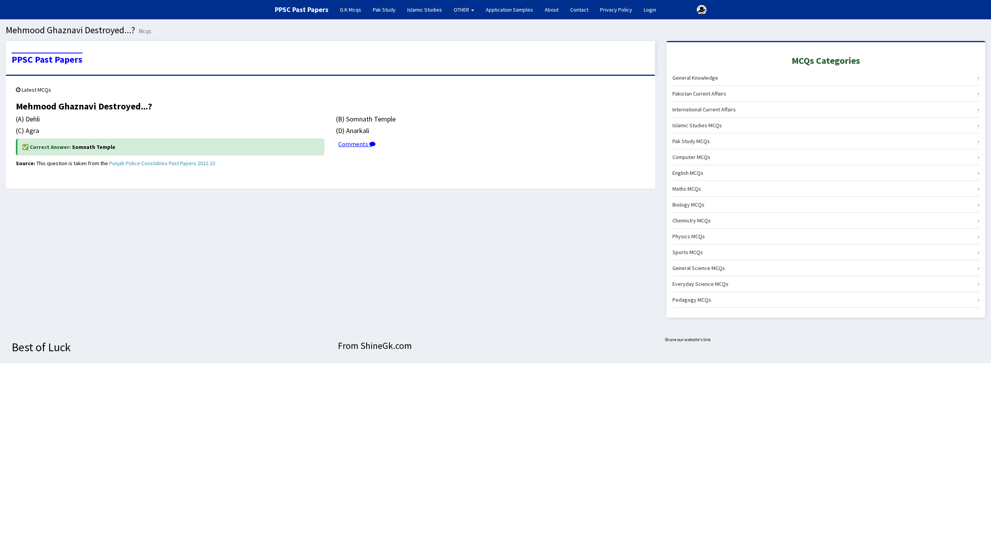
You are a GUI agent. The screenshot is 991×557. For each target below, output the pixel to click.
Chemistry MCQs (825, 220)
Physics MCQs (825, 236)
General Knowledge (825, 77)
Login (650, 9)
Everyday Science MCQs (825, 283)
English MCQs (825, 172)
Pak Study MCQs (825, 141)
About (552, 9)
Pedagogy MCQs (825, 299)
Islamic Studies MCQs (825, 125)
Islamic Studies (424, 9)
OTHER (462, 9)
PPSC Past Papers (47, 60)
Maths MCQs (825, 188)
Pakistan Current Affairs (825, 93)
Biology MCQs (825, 204)
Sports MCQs (825, 252)
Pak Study (384, 9)
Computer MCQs (825, 157)
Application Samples (509, 9)
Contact (579, 9)
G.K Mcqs (353, 9)
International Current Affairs (825, 109)
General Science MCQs (825, 268)
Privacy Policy (616, 9)
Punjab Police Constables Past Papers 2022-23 (162, 163)
